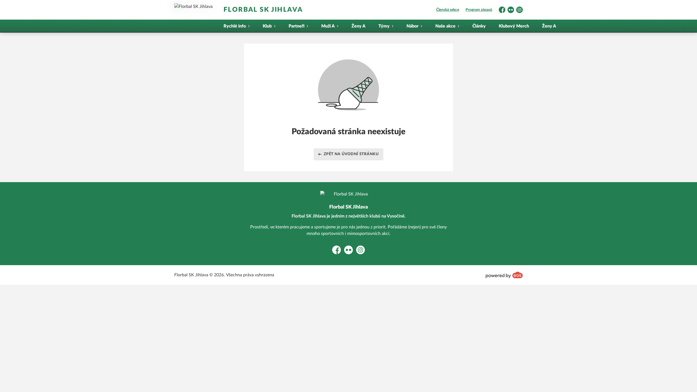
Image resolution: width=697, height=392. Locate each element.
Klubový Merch (514, 26)
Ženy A (358, 26)
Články (479, 26)
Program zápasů (479, 10)
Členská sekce (447, 10)
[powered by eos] (504, 275)
